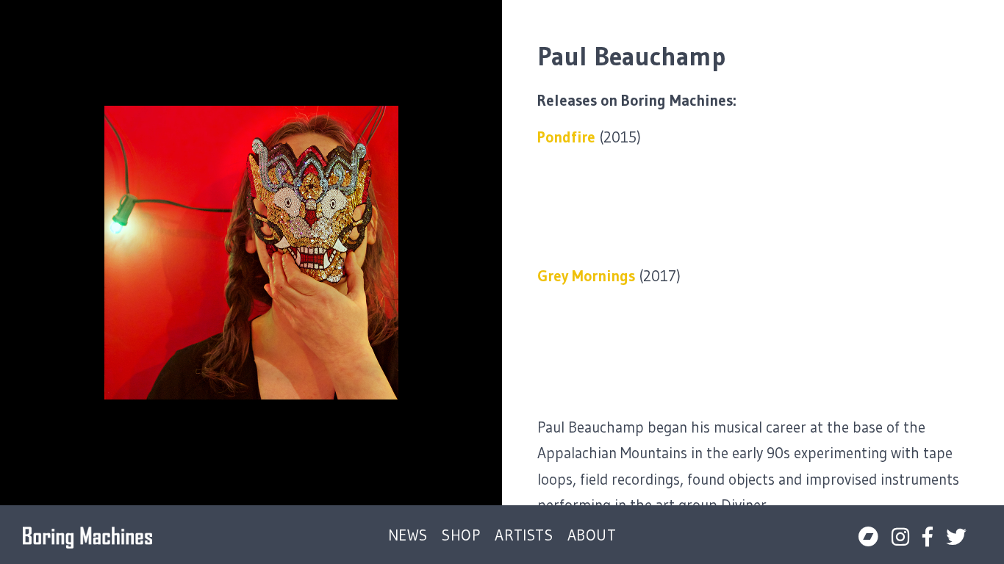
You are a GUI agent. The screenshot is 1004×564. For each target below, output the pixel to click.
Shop (461, 536)
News (408, 536)
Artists (524, 536)
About (591, 536)
